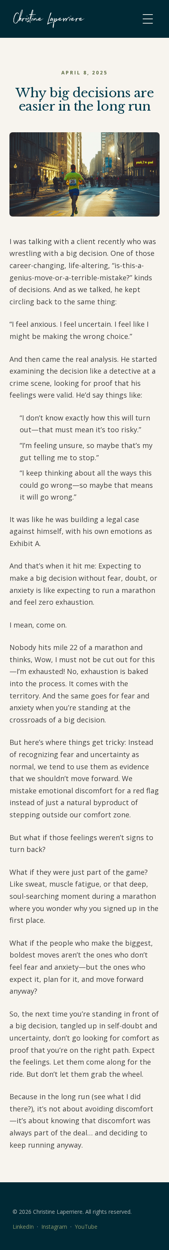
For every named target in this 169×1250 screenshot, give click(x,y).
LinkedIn (23, 1226)
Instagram (54, 1226)
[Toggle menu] (147, 19)
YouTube (86, 1226)
